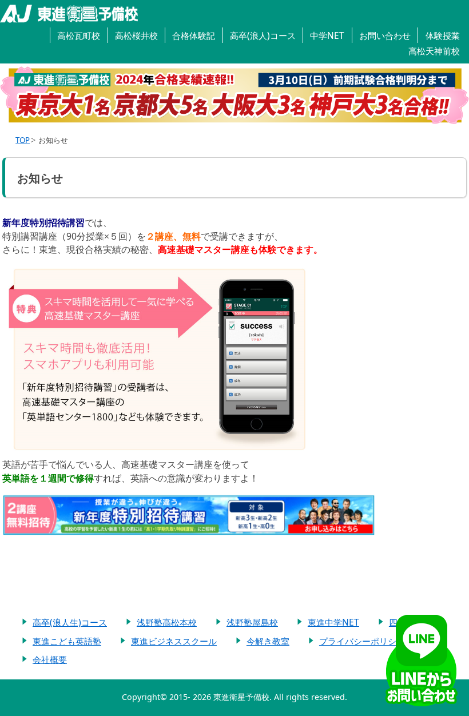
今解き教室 (268, 641)
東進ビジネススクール (174, 641)
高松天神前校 (434, 51)
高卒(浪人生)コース (70, 622)
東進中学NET (333, 622)
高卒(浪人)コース (263, 36)
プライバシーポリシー (362, 641)
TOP (22, 140)
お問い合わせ (385, 36)
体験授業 (443, 36)
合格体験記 (193, 36)
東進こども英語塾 (67, 641)
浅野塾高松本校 (167, 622)
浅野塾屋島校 (252, 622)
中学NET (327, 36)
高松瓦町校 (78, 36)
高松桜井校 (136, 36)
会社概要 (50, 659)
